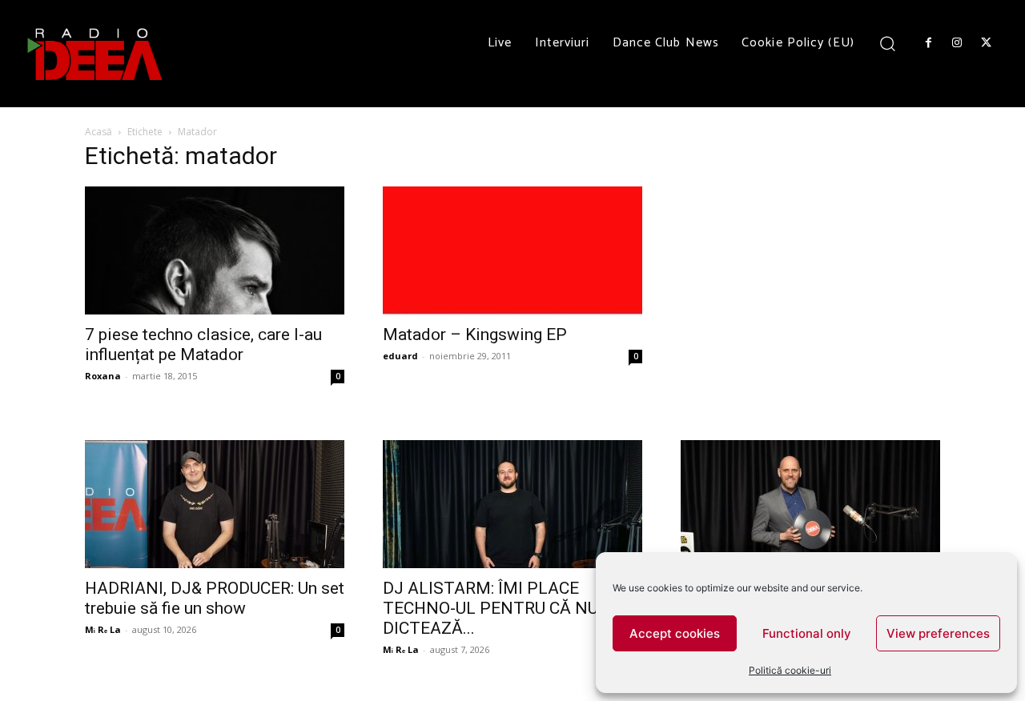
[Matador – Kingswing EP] (512, 250)
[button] (888, 43)
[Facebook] (928, 43)
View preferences (938, 633)
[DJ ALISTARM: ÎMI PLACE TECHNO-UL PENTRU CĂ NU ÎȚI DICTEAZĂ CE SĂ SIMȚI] (512, 504)
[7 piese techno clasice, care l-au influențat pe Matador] (214, 250)
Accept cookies (674, 633)
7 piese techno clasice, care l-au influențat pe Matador (203, 344)
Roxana (103, 376)
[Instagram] (957, 43)
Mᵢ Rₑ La (103, 629)
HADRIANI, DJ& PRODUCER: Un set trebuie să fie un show (214, 598)
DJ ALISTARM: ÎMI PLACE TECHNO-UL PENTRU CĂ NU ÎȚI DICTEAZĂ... (502, 608)
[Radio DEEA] (96, 53)
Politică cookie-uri (790, 670)
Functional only (806, 633)
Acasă (98, 131)
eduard (400, 356)
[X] (986, 43)
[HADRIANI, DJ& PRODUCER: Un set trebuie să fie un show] (214, 504)
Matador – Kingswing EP (475, 334)
